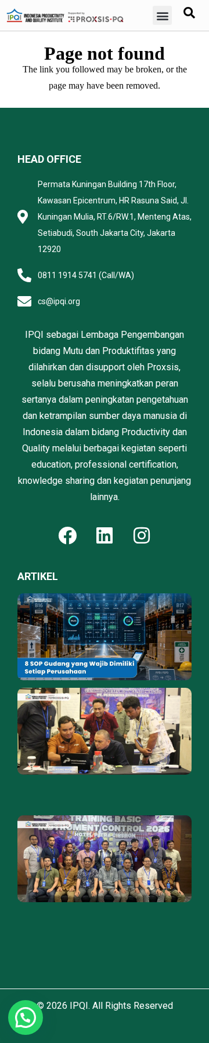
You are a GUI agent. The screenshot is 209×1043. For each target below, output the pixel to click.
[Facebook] (67, 535)
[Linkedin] (104, 535)
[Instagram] (141, 535)
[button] (162, 15)
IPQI (79, 1005)
